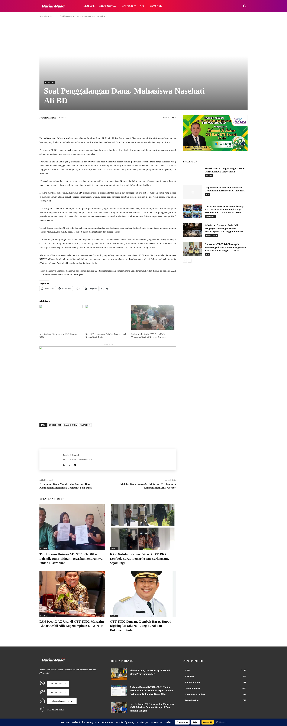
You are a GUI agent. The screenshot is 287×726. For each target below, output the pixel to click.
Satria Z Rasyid (49, 118)
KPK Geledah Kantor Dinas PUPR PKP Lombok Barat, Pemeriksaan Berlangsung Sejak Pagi (139, 558)
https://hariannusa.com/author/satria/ (78, 459)
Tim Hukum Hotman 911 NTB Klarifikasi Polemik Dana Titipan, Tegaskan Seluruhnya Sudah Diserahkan (71, 558)
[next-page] (189, 261)
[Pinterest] (112, 127)
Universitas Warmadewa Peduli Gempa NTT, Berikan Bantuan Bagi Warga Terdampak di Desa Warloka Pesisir (225, 209)
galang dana (70, 425)
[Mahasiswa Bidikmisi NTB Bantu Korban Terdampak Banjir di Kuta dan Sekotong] (152, 317)
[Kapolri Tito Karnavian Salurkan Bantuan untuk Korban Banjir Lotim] (107, 317)
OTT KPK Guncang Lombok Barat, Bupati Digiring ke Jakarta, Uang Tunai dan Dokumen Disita (140, 626)
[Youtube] (75, 464)
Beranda (43, 16)
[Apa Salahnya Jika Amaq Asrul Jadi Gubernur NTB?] (61, 317)
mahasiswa (85, 425)
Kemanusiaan (210, 216)
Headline (53, 16)
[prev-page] (185, 261)
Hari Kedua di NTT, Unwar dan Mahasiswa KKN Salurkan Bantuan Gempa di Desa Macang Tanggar (152, 707)
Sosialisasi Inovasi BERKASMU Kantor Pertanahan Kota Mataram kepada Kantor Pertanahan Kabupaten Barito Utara (151, 690)
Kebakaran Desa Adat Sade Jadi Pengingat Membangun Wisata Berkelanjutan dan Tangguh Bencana (224, 228)
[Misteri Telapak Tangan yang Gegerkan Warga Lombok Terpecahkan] (192, 173)
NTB (207, 194)
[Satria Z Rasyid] (51, 460)
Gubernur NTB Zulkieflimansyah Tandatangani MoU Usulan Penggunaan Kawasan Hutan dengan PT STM (225, 247)
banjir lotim (55, 425)
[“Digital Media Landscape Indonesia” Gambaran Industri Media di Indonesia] (192, 192)
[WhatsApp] (121, 127)
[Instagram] (64, 464)
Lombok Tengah (211, 235)
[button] (245, 6)
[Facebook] (94, 127)
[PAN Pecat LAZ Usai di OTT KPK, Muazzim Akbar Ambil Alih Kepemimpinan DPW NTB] (72, 594)
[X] (103, 127)
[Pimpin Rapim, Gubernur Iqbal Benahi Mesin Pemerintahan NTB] (119, 674)
